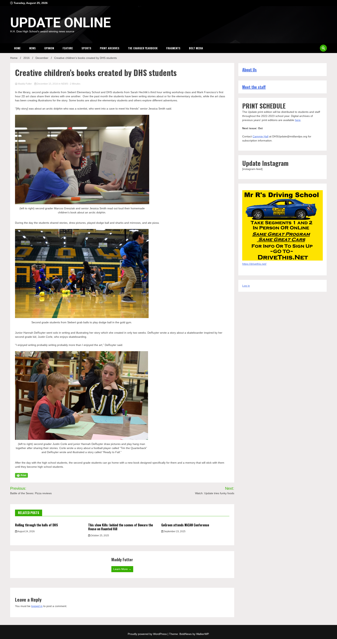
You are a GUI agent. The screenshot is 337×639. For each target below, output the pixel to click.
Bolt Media (196, 48)
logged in (37, 606)
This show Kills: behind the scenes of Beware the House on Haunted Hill (120, 527)
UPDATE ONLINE (60, 23)
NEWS (32, 48)
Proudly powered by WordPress (148, 633)
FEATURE (68, 48)
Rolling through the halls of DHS (36, 525)
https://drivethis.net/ (254, 263)
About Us (249, 69)
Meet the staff (254, 87)
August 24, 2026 (26, 531)
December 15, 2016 (47, 83)
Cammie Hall (260, 136)
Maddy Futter (24, 83)
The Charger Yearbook (143, 48)
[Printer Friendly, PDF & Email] (21, 474)
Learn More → (122, 569)
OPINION (49, 48)
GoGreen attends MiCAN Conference (185, 525)
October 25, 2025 (99, 535)
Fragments (173, 48)
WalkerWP (202, 633)
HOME (17, 48)
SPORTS (86, 48)
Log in (246, 285)
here (298, 120)
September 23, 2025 (174, 531)
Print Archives (109, 48)
